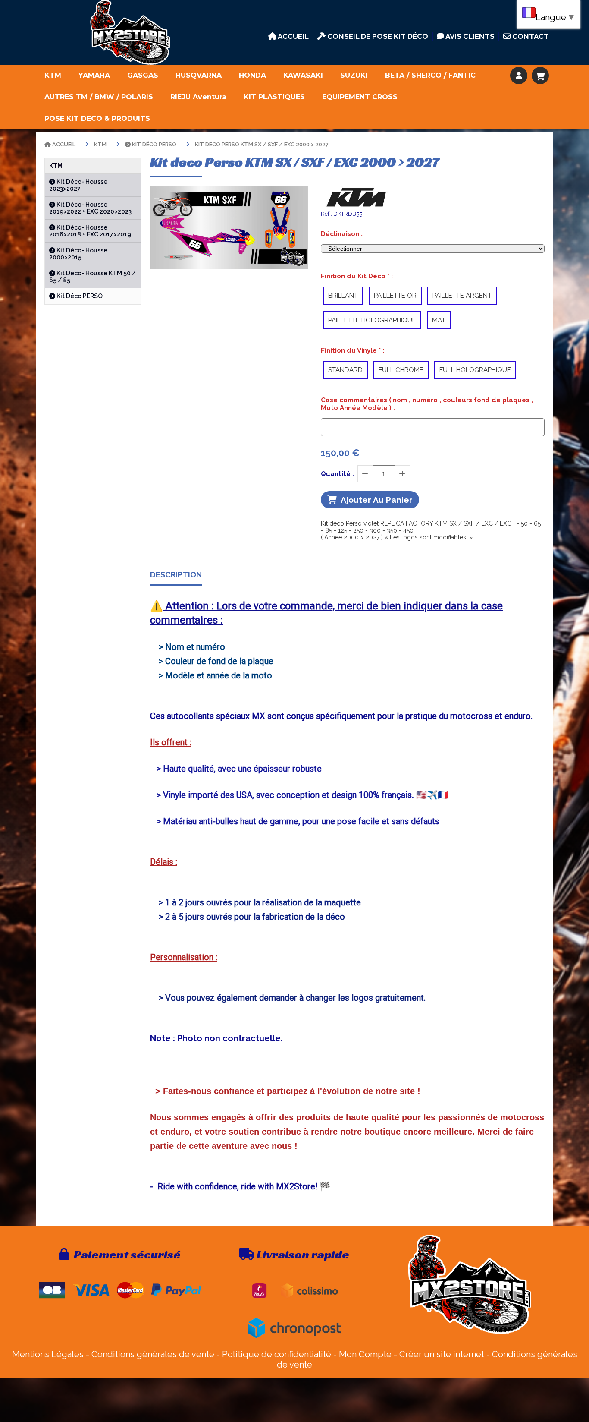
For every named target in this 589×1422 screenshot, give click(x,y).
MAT (438, 320)
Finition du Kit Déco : (357, 276)
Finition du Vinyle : (352, 350)
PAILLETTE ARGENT (462, 296)
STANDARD (345, 370)
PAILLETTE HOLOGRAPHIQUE (372, 320)
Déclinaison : (342, 234)
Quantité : (337, 474)
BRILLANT (343, 296)
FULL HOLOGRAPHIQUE (475, 370)
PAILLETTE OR (395, 296)
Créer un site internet (441, 1354)
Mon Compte (365, 1354)
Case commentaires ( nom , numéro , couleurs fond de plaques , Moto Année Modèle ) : (427, 404)
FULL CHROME (401, 370)
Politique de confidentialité (276, 1354)
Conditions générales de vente (152, 1354)
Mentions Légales (48, 1354)
